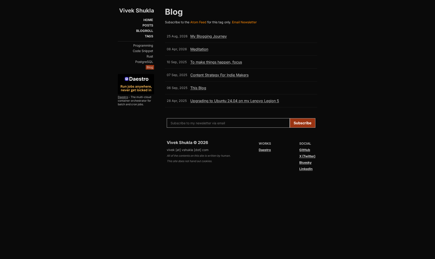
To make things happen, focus (216, 62)
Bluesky (305, 162)
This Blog (198, 88)
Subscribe (303, 123)
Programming (143, 45)
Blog (150, 67)
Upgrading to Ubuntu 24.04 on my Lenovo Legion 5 (234, 100)
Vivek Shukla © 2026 (187, 142)
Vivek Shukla (136, 10)
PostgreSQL (144, 62)
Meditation (199, 49)
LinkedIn (306, 169)
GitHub (304, 150)
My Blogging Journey (208, 36)
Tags (149, 36)
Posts (148, 25)
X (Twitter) (307, 156)
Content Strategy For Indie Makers (219, 75)
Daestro (123, 97)
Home (148, 20)
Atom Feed (198, 22)
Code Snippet (143, 51)
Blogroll (144, 31)
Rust (150, 56)
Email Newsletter (244, 22)
